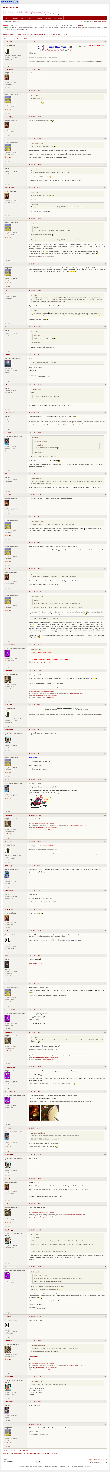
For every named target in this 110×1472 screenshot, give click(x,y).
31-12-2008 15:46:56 (35, 1230)
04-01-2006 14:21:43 (35, 495)
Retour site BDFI (9, 2)
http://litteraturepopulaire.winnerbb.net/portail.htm (45, 695)
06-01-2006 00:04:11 (35, 591)
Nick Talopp (9, 729)
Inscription (48, 18)
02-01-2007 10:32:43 (35, 729)
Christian (8, 432)
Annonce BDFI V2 (78, 26)
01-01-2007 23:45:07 (35, 670)
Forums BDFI (11, 7)
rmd (6, 165)
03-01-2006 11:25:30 (35, 290)
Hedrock (8, 955)
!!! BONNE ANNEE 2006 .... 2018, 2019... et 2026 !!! (49, 34)
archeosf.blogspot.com (47, 697)
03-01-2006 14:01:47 (35, 412)
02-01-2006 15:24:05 (35, 138)
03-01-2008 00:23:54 (35, 1009)
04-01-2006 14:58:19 (35, 516)
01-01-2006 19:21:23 (35, 91)
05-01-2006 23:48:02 (35, 569)
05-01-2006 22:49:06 (35, 542)
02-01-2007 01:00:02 (35, 704)
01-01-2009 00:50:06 (35, 1401)
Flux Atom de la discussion (99, 1459)
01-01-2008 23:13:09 (35, 931)
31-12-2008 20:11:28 (35, 1376)
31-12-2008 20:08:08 (35, 1340)
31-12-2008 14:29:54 (35, 1179)
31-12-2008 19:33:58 (35, 1267)
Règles (29, 18)
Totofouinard (9, 413)
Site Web (8, 109)
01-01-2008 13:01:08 (35, 890)
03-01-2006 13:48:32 (35, 384)
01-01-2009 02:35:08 (35, 1424)
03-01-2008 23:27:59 (35, 1067)
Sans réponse (102, 21)
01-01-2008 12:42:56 (35, 865)
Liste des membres (18, 18)
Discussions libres (18, 34)
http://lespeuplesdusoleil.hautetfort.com (77, 693)
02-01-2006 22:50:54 (35, 165)
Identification (58, 18)
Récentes (94, 21)
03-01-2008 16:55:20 (35, 1032)
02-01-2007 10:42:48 (35, 754)
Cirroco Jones (10, 644)
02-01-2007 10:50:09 (35, 780)
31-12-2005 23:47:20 (35, 41)
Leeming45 (9, 1401)
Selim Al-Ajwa (9, 890)
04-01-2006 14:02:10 (35, 473)
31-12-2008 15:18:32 (35, 1204)
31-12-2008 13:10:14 (35, 1128)
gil (5, 91)
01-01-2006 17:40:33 (35, 69)
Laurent (7, 354)
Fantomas (8, 670)
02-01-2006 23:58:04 (35, 264)
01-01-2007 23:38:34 (35, 644)
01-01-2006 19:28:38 (35, 117)
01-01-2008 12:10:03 (35, 841)
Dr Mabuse (8, 931)
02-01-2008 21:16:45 (35, 955)
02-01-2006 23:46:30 (35, 219)
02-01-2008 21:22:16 (35, 983)
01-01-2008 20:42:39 (35, 909)
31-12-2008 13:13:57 (35, 1154)
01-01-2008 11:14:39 (35, 815)
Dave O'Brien (9, 69)
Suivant (25, 38)
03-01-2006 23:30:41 (35, 432)
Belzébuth (8, 41)
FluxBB (100, 1462)
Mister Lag (8, 866)
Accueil (6, 18)
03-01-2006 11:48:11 (35, 354)
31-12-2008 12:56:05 (35, 1091)
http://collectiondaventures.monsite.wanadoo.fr (43, 691)
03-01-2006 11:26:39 (35, 326)
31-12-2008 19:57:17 (35, 1316)
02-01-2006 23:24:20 (35, 187)
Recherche (39, 18)
